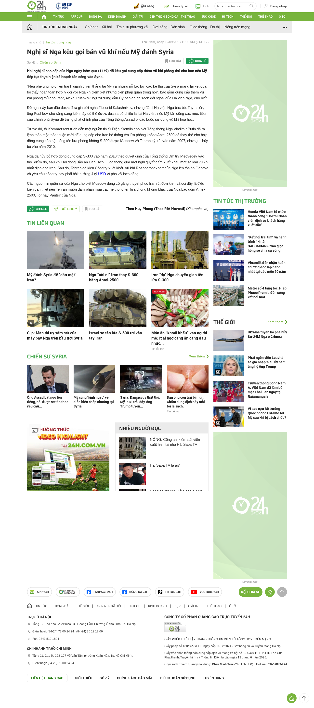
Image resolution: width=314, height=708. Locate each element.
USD (102, 174)
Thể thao (265, 16)
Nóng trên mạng (237, 27)
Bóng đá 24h (138, 592)
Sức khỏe (208, 16)
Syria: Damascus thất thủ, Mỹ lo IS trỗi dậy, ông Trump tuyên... (140, 401)
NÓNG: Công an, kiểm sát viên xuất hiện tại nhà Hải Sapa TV (175, 441)
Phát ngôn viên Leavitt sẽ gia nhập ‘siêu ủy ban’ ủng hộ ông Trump (266, 362)
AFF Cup (77, 16)
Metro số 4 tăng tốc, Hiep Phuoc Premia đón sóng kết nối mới (267, 292)
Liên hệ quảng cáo (47, 678)
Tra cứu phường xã (132, 27)
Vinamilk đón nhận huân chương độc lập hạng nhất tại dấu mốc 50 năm (267, 267)
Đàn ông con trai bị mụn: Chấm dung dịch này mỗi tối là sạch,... (186, 401)
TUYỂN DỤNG (213, 678)
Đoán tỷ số (179, 6)
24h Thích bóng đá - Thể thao (172, 16)
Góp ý (105, 678)
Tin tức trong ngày (60, 27)
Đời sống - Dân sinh (169, 27)
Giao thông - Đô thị (205, 27)
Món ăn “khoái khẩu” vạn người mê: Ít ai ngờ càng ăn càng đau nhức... (179, 338)
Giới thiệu (83, 678)
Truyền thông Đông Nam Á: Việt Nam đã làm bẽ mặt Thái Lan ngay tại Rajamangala (267, 389)
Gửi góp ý (69, 209)
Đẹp (177, 606)
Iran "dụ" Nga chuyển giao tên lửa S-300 (177, 277)
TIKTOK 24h (173, 592)
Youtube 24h (209, 592)
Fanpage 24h (103, 592)
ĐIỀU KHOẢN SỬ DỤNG (178, 678)
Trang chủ (34, 42)
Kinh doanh (117, 16)
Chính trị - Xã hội (98, 27)
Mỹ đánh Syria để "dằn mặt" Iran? (51, 277)
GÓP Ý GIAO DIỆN (14, 694)
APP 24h (43, 592)
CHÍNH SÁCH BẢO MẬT (135, 678)
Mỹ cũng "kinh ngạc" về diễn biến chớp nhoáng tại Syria (94, 401)
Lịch (206, 6)
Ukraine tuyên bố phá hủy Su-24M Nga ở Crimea (267, 334)
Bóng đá (95, 16)
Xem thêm (197, 356)
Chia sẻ (200, 61)
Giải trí (138, 16)
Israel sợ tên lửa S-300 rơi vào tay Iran (115, 336)
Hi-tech (228, 16)
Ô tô (282, 16)
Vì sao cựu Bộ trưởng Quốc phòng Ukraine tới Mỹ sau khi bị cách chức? (267, 413)
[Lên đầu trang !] (304, 698)
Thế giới (246, 16)
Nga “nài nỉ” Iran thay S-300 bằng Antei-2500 (113, 277)
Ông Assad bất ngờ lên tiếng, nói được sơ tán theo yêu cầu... (47, 401)
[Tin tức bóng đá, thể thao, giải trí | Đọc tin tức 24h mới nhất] (36, 6)
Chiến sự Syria (50, 62)
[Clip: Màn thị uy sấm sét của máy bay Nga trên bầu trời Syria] (55, 308)
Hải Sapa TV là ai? (165, 465)
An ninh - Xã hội (108, 606)
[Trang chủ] (34, 27)
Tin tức (58, 16)
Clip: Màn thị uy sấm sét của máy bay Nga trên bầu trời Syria (55, 336)
